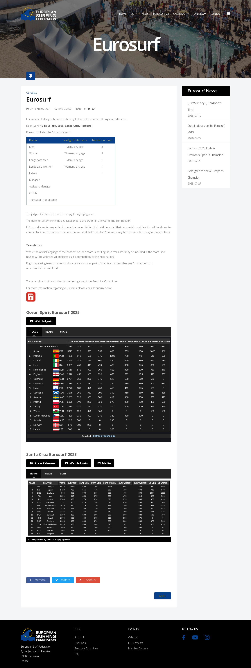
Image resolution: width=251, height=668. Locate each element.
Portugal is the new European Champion (206, 174)
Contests (31, 92)
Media (106, 463)
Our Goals (80, 643)
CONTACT (216, 13)
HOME (122, 13)
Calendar (133, 637)
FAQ (77, 654)
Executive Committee (86, 648)
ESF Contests (135, 643)
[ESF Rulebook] (98, 297)
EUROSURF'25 (161, 13)
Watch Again (43, 321)
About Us (80, 637)
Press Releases (44, 463)
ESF (133, 13)
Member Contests (138, 648)
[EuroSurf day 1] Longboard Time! (205, 106)
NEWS (145, 13)
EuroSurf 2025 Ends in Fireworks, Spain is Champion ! (206, 151)
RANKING (198, 13)
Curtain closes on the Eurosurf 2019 (206, 129)
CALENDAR (179, 13)
